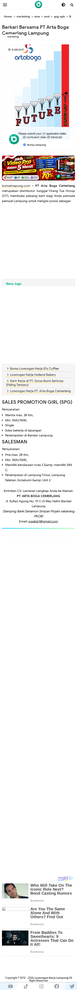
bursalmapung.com (16, 186)
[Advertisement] (38, 244)
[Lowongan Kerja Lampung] (38, 4)
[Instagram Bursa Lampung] (41, 986)
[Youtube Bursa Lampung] (10, 986)
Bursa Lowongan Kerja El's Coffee (34, 369)
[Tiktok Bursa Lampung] (26, 986)
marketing (13, 36)
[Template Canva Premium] (38, 168)
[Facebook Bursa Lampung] (56, 986)
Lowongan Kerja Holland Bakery (33, 375)
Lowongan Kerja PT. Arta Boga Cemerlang (40, 391)
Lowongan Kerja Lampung (52, 977)
